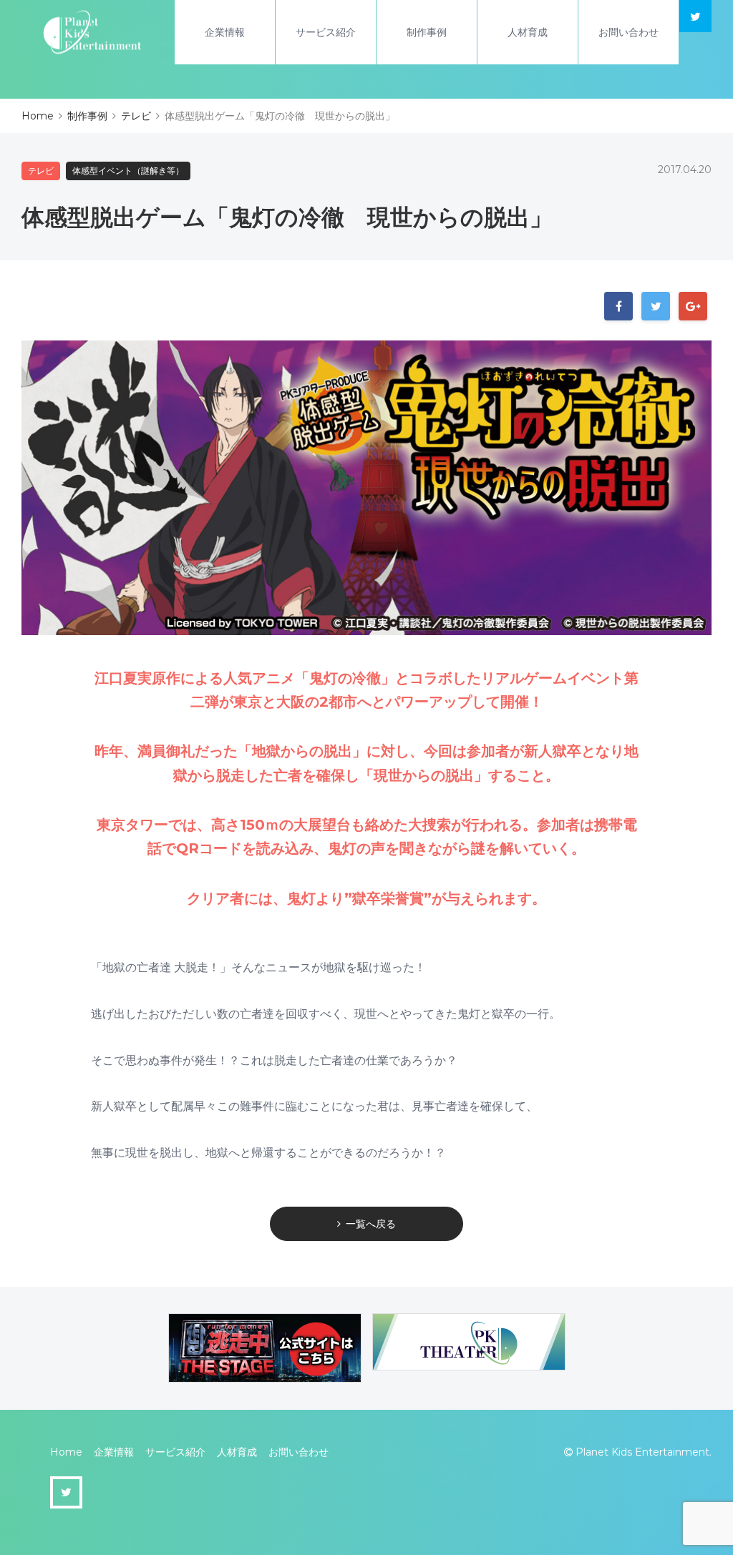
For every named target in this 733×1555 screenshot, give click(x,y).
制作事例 (427, 32)
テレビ (41, 170)
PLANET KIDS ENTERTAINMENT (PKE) (92, 32)
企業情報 (225, 32)
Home (66, 1452)
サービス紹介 (326, 32)
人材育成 (528, 32)
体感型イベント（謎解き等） (128, 170)
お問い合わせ (628, 32)
